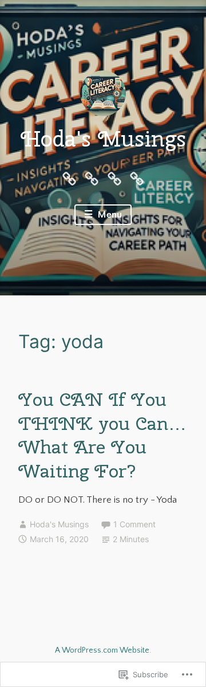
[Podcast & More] (137, 178)
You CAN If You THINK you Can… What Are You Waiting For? (102, 435)
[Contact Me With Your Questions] (114, 178)
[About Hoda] (69, 178)
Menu (109, 215)
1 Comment (134, 524)
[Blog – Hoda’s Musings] (92, 178)
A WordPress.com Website (102, 650)
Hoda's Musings (103, 138)
